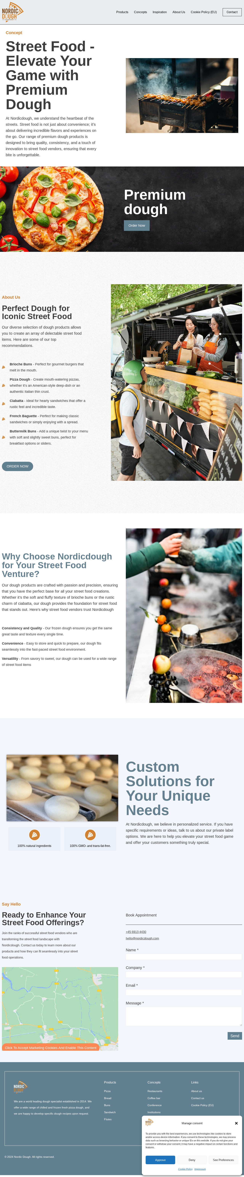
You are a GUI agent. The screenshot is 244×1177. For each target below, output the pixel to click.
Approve (160, 1160)
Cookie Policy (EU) (204, 12)
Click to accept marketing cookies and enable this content (50, 1048)
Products (122, 12)
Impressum (200, 1169)
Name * (132, 950)
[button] (236, 1123)
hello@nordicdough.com (142, 938)
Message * (135, 1003)
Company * (135, 968)
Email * (132, 985)
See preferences (223, 1160)
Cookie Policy (185, 1169)
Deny (192, 1160)
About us (179, 12)
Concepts (140, 12)
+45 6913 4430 (136, 932)
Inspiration (160, 12)
